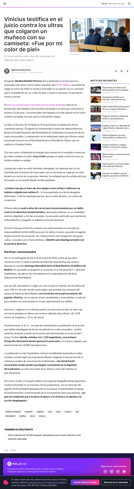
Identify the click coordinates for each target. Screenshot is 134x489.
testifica (22, 416)
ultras (32, 416)
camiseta (28, 412)
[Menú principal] (4, 3)
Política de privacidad (56, 482)
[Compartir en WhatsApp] (121, 71)
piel (77, 412)
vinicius (42, 416)
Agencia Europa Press (21, 70)
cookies (23, 485)
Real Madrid (10, 416)
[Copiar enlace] (116, 71)
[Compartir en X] (127, 71)
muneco (68, 412)
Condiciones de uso (35, 482)
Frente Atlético (63, 85)
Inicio (6, 450)
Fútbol (13, 450)
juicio (58, 412)
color (50, 412)
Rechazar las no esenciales (116, 482)
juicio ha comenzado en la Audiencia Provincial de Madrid (36, 104)
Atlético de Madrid (13, 412)
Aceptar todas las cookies (85, 482)
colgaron (40, 412)
